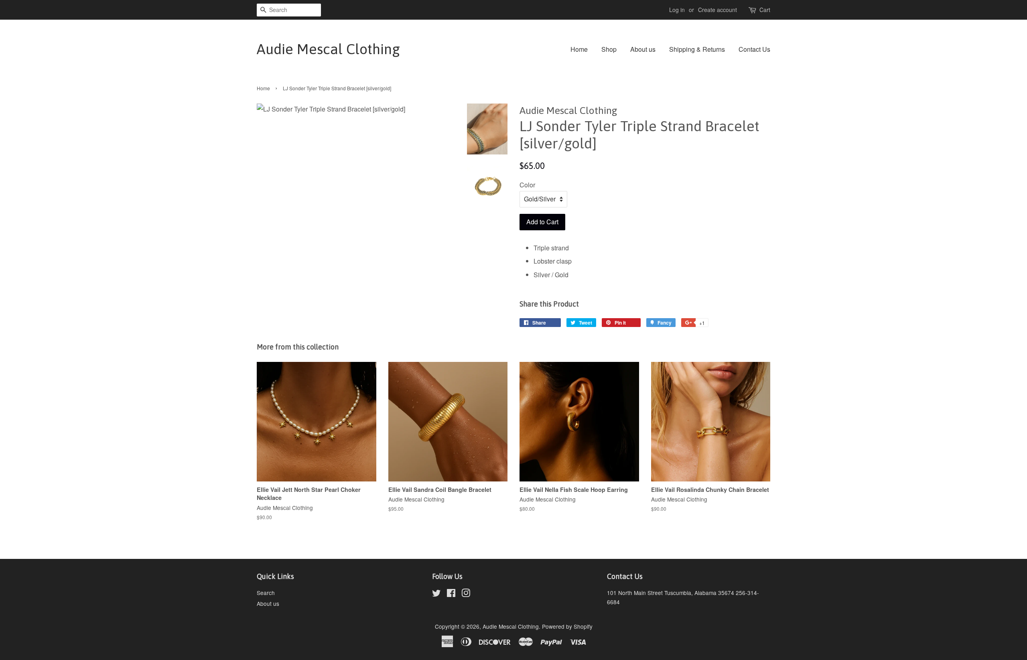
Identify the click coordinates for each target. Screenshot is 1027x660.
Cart (764, 10)
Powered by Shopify (567, 626)
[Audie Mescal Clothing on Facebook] (451, 594)
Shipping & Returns (697, 49)
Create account (717, 10)
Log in (677, 10)
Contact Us (754, 49)
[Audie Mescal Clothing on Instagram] (465, 594)
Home (579, 49)
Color (527, 184)
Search (266, 593)
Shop (609, 49)
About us (643, 49)
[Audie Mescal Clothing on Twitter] (436, 594)
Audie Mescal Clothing (328, 49)
